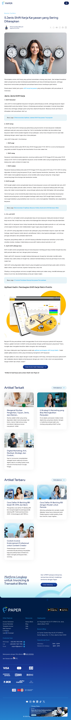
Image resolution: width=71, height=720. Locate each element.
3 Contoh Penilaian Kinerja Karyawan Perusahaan (30, 280)
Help (26, 626)
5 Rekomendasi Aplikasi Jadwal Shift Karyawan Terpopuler (33, 117)
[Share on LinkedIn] (66, 27)
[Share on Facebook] (63, 27)
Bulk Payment (7, 628)
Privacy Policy (35, 706)
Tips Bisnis (13, 13)
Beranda (6, 13)
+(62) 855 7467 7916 (16, 644)
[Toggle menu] (66, 3)
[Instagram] (60, 27)
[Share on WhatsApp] (54, 27)
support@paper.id (17, 646)
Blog (26, 624)
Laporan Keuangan (8, 633)
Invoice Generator (8, 622)
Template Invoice (8, 626)
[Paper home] (7, 3)
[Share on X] (51, 27)
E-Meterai (6, 631)
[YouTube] (57, 27)
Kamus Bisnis (29, 622)
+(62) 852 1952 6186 (16, 641)
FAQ (26, 628)
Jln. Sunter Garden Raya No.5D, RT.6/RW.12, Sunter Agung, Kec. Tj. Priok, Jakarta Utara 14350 (51, 634)
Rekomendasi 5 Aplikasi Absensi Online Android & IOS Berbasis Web (36, 208)
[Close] (66, 708)
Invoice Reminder (8, 624)
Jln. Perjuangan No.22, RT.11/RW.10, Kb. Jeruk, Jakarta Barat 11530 (50, 623)
